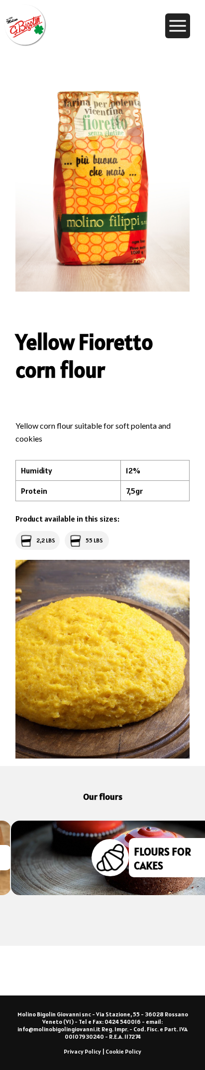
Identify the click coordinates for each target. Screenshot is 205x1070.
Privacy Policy (82, 1051)
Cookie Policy (123, 1051)
